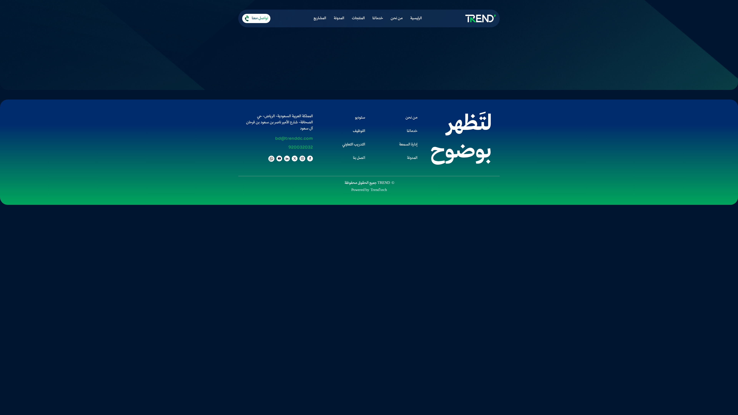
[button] (256, 18)
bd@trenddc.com (294, 138)
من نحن (397, 18)
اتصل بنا (359, 158)
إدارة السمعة (408, 145)
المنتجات (358, 18)
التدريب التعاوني (353, 145)
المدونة (339, 18)
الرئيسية (416, 18)
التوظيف (359, 131)
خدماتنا (377, 18)
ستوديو (360, 118)
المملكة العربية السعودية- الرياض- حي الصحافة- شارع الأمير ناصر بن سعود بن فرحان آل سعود (279, 123)
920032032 (300, 147)
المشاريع (320, 18)
